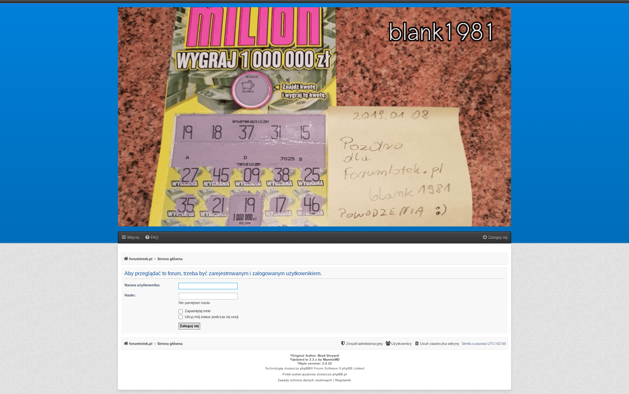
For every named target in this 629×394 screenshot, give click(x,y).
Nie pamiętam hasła (194, 303)
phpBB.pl (340, 374)
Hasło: (130, 295)
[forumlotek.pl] (314, 116)
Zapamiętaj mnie (197, 311)
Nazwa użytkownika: (142, 285)
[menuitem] (151, 237)
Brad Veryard (328, 355)
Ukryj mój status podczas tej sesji (211, 317)
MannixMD (331, 359)
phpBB (305, 368)
